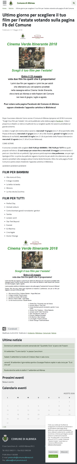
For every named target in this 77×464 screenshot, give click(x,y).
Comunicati (47, 333)
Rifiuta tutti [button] (64, 452)
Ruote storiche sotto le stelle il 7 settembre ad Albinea (24, 370)
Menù (4, 5)
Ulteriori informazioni (54, 445)
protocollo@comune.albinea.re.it (20, 457)
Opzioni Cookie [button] (53, 452)
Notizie (53, 333)
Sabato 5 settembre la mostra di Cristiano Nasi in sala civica (26, 357)
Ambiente (31, 333)
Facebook (59, 121)
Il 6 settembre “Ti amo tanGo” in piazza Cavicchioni (23, 351)
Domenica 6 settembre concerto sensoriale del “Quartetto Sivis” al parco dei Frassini (36, 345)
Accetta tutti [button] (53, 456)
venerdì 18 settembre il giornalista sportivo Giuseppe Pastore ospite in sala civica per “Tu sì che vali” (38, 363)
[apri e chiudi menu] (5, 2)
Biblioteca (38, 333)
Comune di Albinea (26, 3)
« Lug (4, 427)
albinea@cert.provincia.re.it (16, 460)
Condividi (12, 328)
